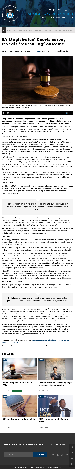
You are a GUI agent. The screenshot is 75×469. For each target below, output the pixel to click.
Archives (57, 30)
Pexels (38, 51)
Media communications (43, 30)
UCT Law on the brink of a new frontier (53, 420)
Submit (40, 454)
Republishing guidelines (54, 467)
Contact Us (67, 30)
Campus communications (22, 30)
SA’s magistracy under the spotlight (19, 419)
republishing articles (21, 346)
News (9, 30)
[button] (4, 113)
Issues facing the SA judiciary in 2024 (17, 383)
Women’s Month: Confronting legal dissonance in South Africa (55, 383)
